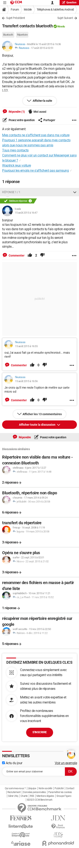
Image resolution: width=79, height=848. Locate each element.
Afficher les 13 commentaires (42, 414)
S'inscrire (39, 732)
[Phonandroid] (58, 843)
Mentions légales (45, 795)
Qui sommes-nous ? (15, 788)
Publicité (59, 788)
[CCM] (16, 2)
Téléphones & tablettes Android (55, 9)
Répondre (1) (16, 111)
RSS (32, 795)
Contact (70, 788)
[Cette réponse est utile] (30, 255)
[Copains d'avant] (21, 834)
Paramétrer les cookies (60, 792)
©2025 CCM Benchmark (39, 799)
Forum (15, 9)
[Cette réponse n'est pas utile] (42, 255)
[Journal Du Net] (58, 818)
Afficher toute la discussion (37, 424)
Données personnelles (34, 792)
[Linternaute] (21, 826)
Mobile (28, 9)
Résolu (61, 26)
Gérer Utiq (13, 795)
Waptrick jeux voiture (16, 165)
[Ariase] (21, 843)
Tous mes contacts (15, 150)
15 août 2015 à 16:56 (26, 381)
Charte (24, 795)
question (71, 2)
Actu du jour (13, 763)
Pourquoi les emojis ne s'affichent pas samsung (35, 171)
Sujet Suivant (65, 18)
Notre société (45, 788)
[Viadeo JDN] (58, 834)
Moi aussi (39, 111)
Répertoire (22, 34)
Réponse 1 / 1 (11, 192)
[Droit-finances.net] (58, 826)
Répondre (24, 437)
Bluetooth (8, 34)
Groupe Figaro (63, 795)
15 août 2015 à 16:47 (26, 212)
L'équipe (32, 788)
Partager (49, 120)
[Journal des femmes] (21, 818)
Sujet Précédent (15, 18)
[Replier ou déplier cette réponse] (74, 192)
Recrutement (14, 792)
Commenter (16, 255)
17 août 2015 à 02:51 (42, 47)
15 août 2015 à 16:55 (26, 346)
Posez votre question (21, 120)
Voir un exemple (66, 763)
